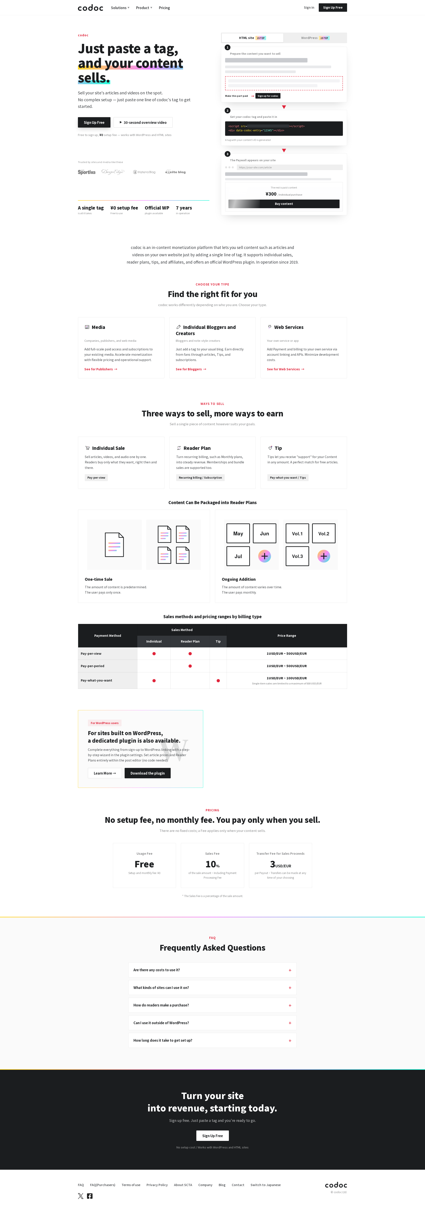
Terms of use (131, 1185)
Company (205, 1185)
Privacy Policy (157, 1185)
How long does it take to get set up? (162, 1040)
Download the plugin (148, 773)
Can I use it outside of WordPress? (161, 1022)
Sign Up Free (94, 122)
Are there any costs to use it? (156, 969)
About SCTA (183, 1185)
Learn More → (105, 773)
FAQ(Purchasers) (102, 1185)
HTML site (252, 38)
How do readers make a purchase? (161, 1005)
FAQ (81, 1185)
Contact (238, 1185)
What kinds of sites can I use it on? (161, 987)
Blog (222, 1185)
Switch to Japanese (266, 1185)
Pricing (164, 7)
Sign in (309, 7)
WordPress (314, 38)
